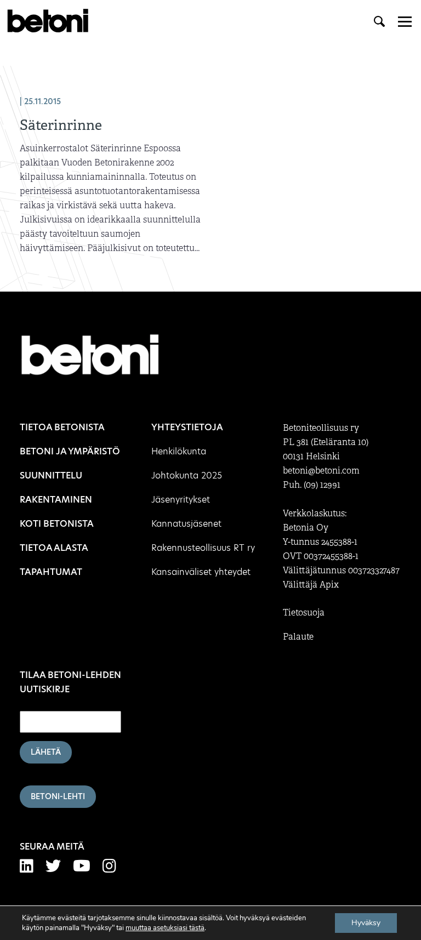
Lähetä (46, 752)
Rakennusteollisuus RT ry (203, 548)
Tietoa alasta (54, 548)
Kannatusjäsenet (186, 523)
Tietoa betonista (62, 427)
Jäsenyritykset (180, 499)
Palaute (298, 636)
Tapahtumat (51, 572)
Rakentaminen (56, 499)
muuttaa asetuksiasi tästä (165, 928)
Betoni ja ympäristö (70, 451)
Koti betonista (57, 523)
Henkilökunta (178, 451)
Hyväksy (365, 923)
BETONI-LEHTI (58, 796)
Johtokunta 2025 (186, 475)
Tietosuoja (304, 612)
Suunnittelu (51, 475)
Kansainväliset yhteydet (201, 572)
